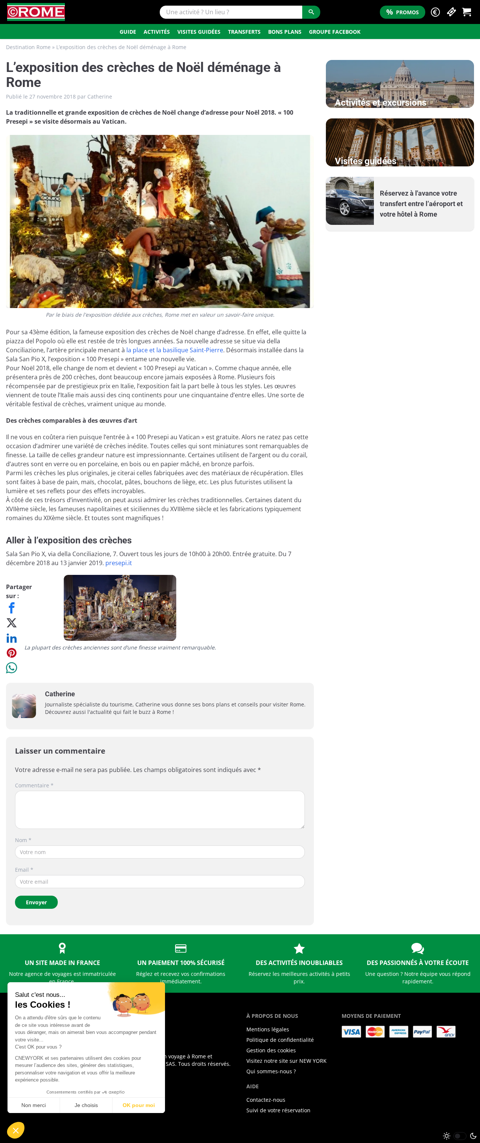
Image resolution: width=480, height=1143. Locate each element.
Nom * (23, 840)
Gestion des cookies (271, 1050)
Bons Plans (285, 31)
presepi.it (118, 563)
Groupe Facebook (334, 31)
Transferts (244, 31)
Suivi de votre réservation (278, 1110)
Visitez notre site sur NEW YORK (286, 1060)
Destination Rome (28, 47)
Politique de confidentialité (280, 1039)
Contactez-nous (265, 1099)
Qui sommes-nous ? (271, 1071)
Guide (128, 31)
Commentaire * (34, 785)
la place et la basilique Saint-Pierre (174, 350)
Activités (157, 31)
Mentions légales (267, 1029)
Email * (24, 869)
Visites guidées (198, 31)
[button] (435, 12)
